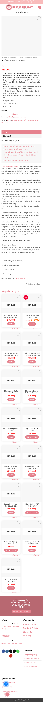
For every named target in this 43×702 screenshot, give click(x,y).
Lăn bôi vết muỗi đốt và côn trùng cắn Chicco (19, 146)
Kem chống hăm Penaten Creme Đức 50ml (32, 543)
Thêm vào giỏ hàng (32, 437)
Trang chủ (5, 57)
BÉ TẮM (20, 57)
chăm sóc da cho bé (31, 57)
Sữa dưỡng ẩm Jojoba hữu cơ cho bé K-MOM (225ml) (11, 316)
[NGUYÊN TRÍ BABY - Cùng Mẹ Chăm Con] (19, 7)
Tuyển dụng (27, 636)
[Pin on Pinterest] (17, 127)
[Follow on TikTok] (10, 651)
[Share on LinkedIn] (21, 127)
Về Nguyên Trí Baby (29, 624)
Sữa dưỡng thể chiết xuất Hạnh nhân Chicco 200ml (21, 152)
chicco (9, 120)
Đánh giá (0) (7, 136)
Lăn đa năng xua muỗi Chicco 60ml (11, 580)
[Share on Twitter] (10, 127)
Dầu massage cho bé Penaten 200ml (11, 392)
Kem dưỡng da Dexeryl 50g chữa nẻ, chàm (11, 505)
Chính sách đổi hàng (30, 662)
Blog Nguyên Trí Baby (30, 628)
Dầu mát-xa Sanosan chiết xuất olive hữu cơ (32, 392)
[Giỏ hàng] (39, 7)
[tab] (22, 132)
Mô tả (5, 132)
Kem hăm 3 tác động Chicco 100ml (16, 160)
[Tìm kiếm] (36, 7)
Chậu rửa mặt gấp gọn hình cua (11, 543)
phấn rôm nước (28, 120)
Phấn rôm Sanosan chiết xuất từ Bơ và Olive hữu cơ (32, 354)
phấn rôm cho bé (17, 120)
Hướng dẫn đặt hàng (30, 655)
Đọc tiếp (11, 323)
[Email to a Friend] (14, 127)
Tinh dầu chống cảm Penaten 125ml (32, 316)
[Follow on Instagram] (27, 1)
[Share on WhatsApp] (3, 127)
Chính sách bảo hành (30, 666)
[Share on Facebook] (7, 127)
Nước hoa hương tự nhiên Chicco (11, 430)
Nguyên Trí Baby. (21, 278)
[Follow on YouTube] (10, 656)
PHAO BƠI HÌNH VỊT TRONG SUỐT (32, 505)
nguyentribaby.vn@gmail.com (12, 643)
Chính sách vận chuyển (31, 658)
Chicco (4, 66)
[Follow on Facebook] (23, 1)
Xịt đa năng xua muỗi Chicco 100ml (16, 149)
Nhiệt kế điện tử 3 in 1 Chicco (32, 430)
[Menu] (3, 7)
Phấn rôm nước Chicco (11, 166)
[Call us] (33, 1)
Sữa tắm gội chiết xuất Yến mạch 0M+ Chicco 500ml (11, 354)
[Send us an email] (30, 1)
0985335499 (6, 636)
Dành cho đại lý (28, 632)
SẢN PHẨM (13, 57)
